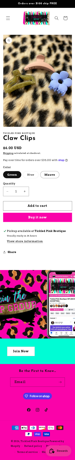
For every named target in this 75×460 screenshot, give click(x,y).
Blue (32, 175)
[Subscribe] (60, 382)
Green (12, 174)
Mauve (49, 174)
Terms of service (27, 452)
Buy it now (37, 217)
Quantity (9, 183)
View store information (25, 241)
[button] (8, 18)
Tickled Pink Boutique (35, 441)
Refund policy (33, 446)
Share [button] (12, 252)
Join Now (21, 351)
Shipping (8, 153)
